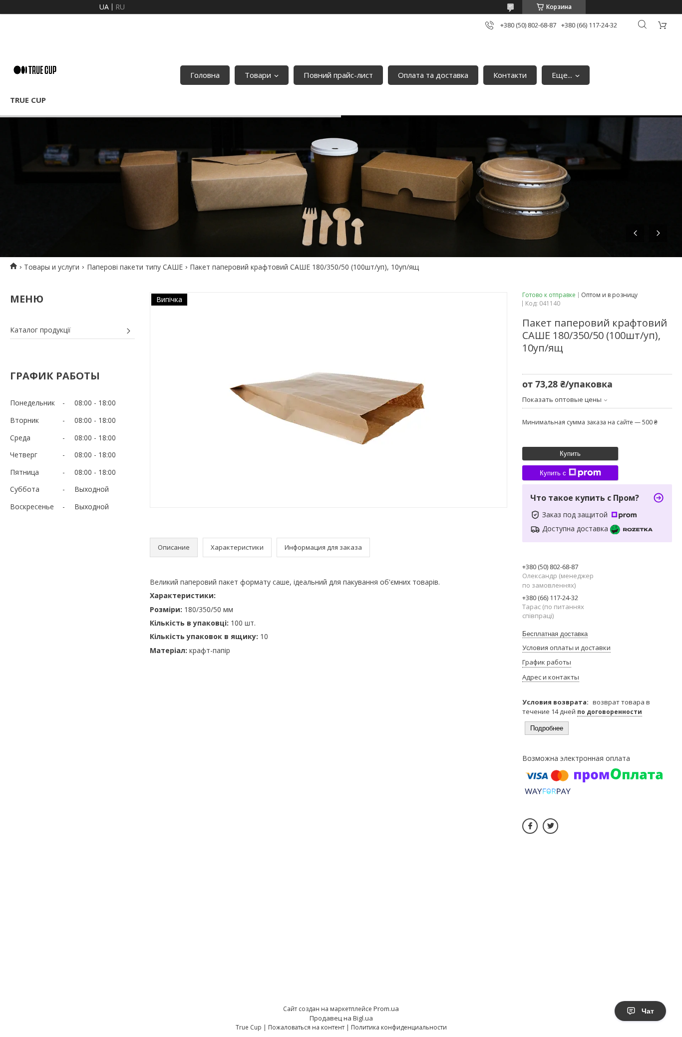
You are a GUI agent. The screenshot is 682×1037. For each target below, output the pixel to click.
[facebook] (530, 826)
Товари (258, 75)
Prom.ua (386, 1008)
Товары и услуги (51, 267)
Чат (648, 1011)
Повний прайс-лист (338, 75)
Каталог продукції (40, 330)
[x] (550, 826)
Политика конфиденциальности (399, 1027)
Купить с (553, 473)
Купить (570, 453)
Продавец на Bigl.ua (341, 1018)
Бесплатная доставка (555, 634)
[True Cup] (35, 70)
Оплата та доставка (433, 75)
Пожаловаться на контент (306, 1027)
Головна (205, 75)
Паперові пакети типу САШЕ (135, 267)
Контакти (510, 75)
